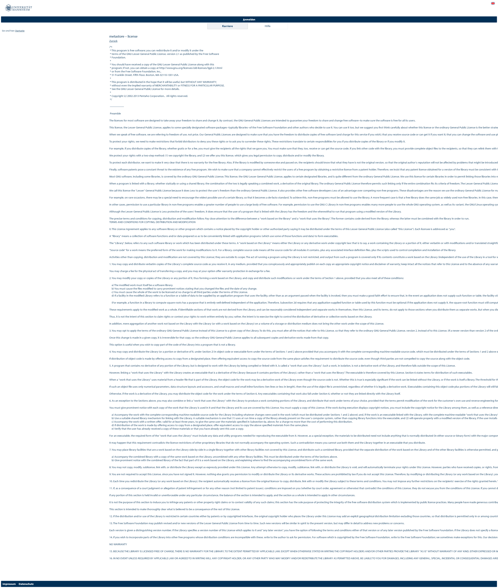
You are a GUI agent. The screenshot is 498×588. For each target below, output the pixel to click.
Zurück (113, 41)
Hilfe (268, 26)
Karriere (227, 26)
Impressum (9, 584)
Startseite (20, 30)
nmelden (249, 19)
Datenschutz (26, 584)
